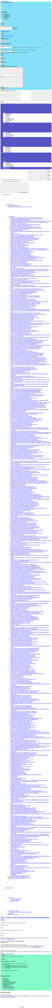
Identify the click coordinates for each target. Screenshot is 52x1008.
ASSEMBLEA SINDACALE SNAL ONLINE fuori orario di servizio (25, 786)
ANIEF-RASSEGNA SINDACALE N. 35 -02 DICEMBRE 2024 (24, 719)
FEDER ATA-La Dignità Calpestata (18, 485)
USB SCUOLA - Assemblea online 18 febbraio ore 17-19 (22, 376)
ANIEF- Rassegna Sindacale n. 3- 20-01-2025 (20, 687)
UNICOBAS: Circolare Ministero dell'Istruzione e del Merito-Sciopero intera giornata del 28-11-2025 (31, 432)
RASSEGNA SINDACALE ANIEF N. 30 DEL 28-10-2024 (23, 762)
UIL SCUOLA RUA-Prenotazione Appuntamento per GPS (22, 366)
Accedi (2, 21)
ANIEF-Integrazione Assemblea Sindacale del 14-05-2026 (22, 275)
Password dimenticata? (5, 31)
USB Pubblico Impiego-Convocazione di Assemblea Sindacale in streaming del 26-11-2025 (29, 438)
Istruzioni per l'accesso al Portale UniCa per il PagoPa (21, 912)
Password (14, 29)
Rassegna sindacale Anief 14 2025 (17, 590)
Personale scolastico (10, 204)
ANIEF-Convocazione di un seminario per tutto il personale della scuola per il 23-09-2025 (29, 538)
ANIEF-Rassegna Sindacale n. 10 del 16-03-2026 (21, 322)
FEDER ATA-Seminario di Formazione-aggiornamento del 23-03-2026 (25, 348)
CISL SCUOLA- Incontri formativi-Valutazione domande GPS (23, 308)
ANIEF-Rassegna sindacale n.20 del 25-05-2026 (20, 253)
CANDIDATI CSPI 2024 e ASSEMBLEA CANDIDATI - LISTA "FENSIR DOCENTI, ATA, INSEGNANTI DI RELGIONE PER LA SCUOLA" (30, 819)
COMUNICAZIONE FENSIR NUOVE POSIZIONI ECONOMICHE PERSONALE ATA (29, 755)
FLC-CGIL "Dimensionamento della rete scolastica (21, 705)
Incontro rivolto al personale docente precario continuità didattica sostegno (25, 566)
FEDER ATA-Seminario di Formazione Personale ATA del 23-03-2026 (25, 331)
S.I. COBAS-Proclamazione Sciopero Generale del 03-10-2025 (23, 523)
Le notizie (49, 175)
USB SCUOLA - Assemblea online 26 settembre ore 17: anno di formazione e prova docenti (29, 787)
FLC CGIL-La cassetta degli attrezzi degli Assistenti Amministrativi (24, 461)
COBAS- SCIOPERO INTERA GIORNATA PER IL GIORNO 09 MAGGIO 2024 (28, 811)
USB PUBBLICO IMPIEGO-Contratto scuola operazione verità (24, 450)
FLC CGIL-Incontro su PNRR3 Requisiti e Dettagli (21, 493)
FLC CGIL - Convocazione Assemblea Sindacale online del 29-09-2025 (25, 526)
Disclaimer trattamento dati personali (8, 997)
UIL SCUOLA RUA (15, 775)
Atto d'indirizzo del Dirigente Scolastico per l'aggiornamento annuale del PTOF (26, 718)
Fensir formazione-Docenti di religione (18, 837)
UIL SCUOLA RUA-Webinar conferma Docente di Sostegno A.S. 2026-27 (26, 303)
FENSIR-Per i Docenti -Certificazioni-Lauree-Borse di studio (23, 330)
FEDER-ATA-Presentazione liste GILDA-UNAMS (21, 662)
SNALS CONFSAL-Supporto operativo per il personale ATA (23, 525)
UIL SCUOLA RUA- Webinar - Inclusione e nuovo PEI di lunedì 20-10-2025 (26, 495)
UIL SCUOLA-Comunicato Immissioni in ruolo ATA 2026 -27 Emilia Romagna (27, 218)
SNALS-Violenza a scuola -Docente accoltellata (20, 307)
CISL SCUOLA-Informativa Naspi (18, 244)
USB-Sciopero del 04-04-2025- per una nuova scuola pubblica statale (24, 617)
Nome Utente (15, 27)
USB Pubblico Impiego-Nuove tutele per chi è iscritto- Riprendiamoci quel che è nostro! (28, 406)
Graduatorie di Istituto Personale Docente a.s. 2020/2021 (19, 877)
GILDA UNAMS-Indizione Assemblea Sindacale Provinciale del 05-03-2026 (26, 342)
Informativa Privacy (7, 980)
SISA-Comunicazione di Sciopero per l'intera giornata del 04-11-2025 (25, 477)
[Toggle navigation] (11, 96)
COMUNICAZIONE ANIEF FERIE (18, 759)
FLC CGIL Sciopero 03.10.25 (17, 511)
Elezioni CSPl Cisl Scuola (16, 855)
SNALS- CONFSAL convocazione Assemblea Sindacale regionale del (25, 690)
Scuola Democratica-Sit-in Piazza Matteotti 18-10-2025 (22, 490)
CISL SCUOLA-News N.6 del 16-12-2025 (19, 415)
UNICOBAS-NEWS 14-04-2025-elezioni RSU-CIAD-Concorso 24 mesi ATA (26, 587)
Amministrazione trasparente (8, 987)
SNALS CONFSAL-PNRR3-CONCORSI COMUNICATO (23, 501)
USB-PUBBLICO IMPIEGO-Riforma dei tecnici (21, 254)
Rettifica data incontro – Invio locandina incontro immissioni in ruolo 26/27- (26, 226)
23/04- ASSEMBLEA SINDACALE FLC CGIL (21, 822)
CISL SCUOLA (14, 848)
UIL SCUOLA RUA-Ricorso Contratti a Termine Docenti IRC (23, 368)
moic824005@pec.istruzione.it (16, 966)
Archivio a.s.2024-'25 (15, 901)
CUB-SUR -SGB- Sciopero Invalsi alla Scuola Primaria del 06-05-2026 (25, 296)
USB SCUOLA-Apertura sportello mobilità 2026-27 (21, 327)
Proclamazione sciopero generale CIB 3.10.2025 (20, 510)
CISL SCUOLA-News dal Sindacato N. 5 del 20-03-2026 (22, 319)
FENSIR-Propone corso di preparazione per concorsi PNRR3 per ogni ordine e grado (28, 480)
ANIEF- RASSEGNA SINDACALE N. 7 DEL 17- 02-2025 (23, 656)
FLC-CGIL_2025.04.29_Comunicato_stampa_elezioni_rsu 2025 (24, 575)
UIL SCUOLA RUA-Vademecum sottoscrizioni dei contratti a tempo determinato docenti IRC (29, 550)
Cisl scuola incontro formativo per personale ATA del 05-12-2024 (24, 735)
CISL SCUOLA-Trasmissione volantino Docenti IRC (21, 423)
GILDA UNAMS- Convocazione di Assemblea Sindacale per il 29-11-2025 (26, 437)
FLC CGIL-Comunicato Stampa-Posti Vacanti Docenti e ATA (23, 242)
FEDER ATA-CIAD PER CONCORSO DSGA (20, 696)
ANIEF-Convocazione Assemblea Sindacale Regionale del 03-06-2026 (25, 256)
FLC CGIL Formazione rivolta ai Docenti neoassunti (21, 489)
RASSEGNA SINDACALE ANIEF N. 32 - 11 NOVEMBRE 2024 (24, 565)
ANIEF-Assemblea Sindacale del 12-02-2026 (20, 372)
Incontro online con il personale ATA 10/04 (19, 600)
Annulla (2, 89)
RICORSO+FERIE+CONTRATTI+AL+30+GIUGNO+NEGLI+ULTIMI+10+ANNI (28, 784)
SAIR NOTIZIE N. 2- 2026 (16, 378)
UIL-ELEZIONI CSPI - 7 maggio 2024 (19, 815)
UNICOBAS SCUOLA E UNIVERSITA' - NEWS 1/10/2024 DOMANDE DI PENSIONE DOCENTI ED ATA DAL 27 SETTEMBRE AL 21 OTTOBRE (29, 781)
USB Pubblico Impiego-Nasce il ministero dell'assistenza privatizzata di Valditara (27, 355)
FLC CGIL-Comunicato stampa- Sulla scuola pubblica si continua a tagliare (26, 579)
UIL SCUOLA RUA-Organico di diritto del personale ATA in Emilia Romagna (26, 260)
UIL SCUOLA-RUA (15, 849)
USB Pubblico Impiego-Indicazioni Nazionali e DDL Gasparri (23, 492)
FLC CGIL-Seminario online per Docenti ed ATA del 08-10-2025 (24, 524)
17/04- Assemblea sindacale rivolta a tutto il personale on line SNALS (25, 838)
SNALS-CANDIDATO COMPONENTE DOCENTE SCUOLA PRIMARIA (26, 817)
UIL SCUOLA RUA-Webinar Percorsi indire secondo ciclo (23, 338)
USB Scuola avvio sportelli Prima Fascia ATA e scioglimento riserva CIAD (26, 578)
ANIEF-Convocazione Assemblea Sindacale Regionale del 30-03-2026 (25, 317)
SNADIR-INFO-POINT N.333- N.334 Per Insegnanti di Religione (24, 641)
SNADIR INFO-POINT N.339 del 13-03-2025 (20, 623)
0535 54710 (7, 964)
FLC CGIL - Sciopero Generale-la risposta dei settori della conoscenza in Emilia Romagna (29, 508)
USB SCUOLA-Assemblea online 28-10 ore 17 (20, 768)
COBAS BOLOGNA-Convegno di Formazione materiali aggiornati (24, 326)
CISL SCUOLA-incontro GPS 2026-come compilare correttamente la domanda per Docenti (29, 340)
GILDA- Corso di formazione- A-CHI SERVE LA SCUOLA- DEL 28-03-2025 (27, 613)
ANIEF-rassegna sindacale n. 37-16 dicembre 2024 (21, 706)
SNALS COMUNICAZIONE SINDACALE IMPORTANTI (23, 564)
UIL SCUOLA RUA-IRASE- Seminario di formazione (22, 588)
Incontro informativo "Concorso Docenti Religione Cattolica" (23, 871)
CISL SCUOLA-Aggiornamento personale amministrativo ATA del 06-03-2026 (27, 341)
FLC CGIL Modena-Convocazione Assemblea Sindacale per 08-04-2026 (25, 313)
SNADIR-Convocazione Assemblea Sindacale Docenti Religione (24, 698)
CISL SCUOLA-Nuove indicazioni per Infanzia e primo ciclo (23, 304)
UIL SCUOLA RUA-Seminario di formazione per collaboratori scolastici (25, 302)
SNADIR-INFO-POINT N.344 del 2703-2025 (20, 606)
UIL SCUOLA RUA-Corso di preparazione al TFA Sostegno (23, 651)
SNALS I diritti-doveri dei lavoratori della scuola (20, 788)
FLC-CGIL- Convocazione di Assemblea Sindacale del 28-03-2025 (24, 618)
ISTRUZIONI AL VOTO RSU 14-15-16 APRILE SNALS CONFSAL (25, 597)
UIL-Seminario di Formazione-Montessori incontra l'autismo (23, 727)
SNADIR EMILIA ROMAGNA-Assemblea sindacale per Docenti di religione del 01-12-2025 (30, 433)
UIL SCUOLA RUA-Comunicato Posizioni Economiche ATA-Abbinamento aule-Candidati (29, 427)
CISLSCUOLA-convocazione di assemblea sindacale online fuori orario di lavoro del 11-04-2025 (30, 592)
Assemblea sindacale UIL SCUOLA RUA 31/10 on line (22, 758)
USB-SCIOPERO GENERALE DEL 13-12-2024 (21, 716)
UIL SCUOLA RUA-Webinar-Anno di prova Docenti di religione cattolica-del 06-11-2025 (29, 482)
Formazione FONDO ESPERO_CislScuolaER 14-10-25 (22, 512)
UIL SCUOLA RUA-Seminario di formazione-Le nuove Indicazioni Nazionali (26, 456)
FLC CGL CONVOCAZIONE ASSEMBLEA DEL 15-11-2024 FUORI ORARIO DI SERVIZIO (31, 743)
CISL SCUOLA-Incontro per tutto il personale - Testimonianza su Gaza (25, 504)
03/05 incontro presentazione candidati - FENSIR (20, 805)
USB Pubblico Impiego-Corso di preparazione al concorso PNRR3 (24, 471)
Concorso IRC (13, 874)
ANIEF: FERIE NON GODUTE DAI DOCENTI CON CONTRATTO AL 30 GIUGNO (29, 572)
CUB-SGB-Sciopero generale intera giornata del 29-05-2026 (23, 259)
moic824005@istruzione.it (16, 965)
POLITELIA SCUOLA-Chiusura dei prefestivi (20, 721)
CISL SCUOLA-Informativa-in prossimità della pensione (22, 447)
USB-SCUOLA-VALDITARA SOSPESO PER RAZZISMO (23, 725)
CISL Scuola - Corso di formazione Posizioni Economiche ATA (23, 672)
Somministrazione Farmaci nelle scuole (18, 772)
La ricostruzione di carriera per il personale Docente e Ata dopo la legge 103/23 (26, 790)
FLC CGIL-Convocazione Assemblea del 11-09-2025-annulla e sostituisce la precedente (28, 542)
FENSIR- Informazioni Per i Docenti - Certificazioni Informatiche (24, 339)
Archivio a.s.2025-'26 (15, 899)
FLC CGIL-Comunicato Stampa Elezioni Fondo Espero (22, 468)
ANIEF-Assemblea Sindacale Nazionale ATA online (21, 686)
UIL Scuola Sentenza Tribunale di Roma (19, 678)
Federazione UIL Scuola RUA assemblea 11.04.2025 (21, 598)
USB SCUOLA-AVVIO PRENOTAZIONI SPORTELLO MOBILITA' (25, 657)
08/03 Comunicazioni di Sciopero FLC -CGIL (20, 865)
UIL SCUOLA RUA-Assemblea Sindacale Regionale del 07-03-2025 (25, 649)
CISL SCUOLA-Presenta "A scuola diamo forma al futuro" (22, 434)
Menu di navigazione (24, 192)
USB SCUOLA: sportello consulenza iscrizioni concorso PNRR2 (24, 712)
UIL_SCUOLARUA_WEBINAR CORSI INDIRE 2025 (22, 577)
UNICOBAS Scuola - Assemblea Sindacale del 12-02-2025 (23, 670)
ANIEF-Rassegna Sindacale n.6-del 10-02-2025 (20, 664)
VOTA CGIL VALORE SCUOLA (18, 851)
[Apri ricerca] (41, 96)
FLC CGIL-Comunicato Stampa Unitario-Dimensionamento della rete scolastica (27, 412)
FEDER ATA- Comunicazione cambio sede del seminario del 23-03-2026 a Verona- (27, 321)
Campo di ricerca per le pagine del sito (8, 179)
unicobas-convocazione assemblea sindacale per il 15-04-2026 (23, 306)
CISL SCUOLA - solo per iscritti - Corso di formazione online (23, 679)
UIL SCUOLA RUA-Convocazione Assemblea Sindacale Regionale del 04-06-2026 (28, 257)
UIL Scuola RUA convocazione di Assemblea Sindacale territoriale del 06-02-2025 (27, 673)
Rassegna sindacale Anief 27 (16, 779)
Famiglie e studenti (9, 887)
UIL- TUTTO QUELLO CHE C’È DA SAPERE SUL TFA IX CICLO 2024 (26, 842)
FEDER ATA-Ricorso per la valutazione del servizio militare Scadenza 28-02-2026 (27, 404)
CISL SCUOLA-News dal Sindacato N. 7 (19, 294)
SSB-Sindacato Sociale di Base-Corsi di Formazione (21, 416)
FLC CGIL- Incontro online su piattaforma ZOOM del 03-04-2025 (24, 604)
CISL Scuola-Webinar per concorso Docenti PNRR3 (21, 518)
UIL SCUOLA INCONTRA (16, 843)
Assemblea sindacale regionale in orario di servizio (21, 766)
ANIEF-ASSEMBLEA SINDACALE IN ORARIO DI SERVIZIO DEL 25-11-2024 (28, 747)
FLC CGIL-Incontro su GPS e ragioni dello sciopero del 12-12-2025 (24, 420)
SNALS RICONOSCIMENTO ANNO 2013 (20, 757)
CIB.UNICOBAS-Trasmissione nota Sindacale (20, 370)
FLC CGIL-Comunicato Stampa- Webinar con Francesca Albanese (24, 414)
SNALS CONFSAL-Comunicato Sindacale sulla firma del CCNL (24, 453)
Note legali (5, 979)
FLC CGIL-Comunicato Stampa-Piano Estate (20, 229)
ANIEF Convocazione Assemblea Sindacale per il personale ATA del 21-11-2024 (27, 736)
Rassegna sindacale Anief (16, 782)
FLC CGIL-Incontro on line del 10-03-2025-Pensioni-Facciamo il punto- (25, 648)
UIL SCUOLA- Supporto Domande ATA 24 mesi (21, 580)
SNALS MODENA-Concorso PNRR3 (18, 410)
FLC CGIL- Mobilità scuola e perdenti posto (20, 608)
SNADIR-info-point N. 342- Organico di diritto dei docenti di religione (25, 612)
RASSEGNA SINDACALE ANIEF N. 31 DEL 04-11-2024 (23, 753)
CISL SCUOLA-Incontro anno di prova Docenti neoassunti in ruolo (24, 479)
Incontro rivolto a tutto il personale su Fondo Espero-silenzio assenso (24, 559)
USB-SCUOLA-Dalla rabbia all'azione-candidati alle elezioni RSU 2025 (25, 699)
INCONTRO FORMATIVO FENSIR (18, 872)
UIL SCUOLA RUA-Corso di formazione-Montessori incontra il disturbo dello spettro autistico (30, 409)
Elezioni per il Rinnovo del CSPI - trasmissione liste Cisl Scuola (23, 807)
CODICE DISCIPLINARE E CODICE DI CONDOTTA (20, 206)
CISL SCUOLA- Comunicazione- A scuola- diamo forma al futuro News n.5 (26, 418)
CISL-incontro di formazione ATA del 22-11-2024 (21, 726)
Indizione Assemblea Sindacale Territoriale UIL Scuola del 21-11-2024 (25, 741)
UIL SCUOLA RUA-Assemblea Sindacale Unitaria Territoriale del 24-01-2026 (26, 392)
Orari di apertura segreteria (13, 914)
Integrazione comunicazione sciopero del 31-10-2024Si (22, 764)
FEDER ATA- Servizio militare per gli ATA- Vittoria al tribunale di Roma (25, 472)
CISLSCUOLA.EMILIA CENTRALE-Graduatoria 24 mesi (23, 299)
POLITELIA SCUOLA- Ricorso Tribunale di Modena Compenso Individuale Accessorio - (29, 358)
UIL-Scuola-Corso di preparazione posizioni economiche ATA (23, 663)
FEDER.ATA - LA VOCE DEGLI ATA (19, 522)
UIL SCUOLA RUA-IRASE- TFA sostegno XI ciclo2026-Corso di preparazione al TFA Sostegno (30, 345)
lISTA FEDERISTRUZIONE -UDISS (18, 806)
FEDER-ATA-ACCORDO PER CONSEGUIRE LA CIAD (23, 655)
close (2, 101)
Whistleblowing (6, 985)
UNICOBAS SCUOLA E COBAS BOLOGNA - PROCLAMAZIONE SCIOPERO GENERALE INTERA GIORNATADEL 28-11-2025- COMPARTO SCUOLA (31, 445)
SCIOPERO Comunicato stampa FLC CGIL (20, 795)
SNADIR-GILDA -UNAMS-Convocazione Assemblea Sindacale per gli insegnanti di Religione (30, 309)
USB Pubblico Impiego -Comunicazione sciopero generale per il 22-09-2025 (26, 533)
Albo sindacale (11, 216)
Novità (49, 172)
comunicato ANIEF (15, 798)
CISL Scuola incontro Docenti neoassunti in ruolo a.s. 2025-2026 (24, 532)
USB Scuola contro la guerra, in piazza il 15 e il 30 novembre (23, 742)
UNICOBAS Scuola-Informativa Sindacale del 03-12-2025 (22, 422)
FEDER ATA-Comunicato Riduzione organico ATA (21, 263)
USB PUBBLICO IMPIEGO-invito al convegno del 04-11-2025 (24, 487)
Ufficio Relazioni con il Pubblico (9, 981)
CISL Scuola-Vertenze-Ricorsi (17, 230)
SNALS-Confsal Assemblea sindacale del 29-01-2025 (21, 681)
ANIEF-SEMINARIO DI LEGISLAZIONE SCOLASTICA (23, 714)
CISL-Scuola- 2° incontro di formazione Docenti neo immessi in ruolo (25, 659)
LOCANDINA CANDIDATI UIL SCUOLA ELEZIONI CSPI (23, 853)
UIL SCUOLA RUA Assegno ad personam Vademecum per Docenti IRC (25, 544)
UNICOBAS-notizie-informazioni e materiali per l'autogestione (23, 417)
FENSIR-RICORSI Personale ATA (18, 371)
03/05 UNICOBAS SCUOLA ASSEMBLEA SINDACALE (23, 809)
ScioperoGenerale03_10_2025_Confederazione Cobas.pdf (22, 513)
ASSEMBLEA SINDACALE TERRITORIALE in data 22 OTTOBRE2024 (26, 774)
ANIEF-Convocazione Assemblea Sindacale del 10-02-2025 (23, 671)
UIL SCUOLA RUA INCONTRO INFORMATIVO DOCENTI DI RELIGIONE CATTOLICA (30, 745)
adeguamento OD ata (15, 233)
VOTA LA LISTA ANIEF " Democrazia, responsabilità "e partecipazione (25, 852)
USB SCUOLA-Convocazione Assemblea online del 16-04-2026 (24, 300)
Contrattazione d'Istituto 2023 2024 (18, 860)
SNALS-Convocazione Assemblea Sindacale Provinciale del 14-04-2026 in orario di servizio (29, 269)
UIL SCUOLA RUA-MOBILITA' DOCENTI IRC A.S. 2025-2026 (24, 637)
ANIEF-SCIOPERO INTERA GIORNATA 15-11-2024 (22, 748)
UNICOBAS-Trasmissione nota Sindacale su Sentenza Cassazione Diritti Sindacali (27, 353)
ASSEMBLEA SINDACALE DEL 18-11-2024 (20, 760)
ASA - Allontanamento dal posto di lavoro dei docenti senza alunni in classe (26, 388)
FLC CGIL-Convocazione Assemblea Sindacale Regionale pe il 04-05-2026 (26, 288)
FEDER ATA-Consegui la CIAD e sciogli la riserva (21, 697)
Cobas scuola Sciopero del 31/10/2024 (18, 763)
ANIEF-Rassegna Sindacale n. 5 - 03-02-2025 (20, 668)
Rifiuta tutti (11, 941)
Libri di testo (10, 897)
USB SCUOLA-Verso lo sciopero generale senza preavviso (23, 509)
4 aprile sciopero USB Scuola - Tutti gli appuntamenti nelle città (23, 596)
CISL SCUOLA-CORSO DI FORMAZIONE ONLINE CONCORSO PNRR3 (27, 354)
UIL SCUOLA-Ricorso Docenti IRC (18, 246)
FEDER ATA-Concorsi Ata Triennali (18, 484)
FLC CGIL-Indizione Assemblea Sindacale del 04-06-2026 (22, 252)
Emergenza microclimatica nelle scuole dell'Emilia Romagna (23, 237)
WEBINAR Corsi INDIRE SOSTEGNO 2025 (20, 554)
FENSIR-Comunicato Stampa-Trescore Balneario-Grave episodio (24, 315)
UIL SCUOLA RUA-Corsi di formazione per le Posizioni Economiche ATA (26, 440)
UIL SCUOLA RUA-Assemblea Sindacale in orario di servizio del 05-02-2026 (26, 389)
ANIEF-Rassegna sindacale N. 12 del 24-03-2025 (21, 615)
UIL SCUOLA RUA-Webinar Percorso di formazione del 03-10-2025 (25, 520)
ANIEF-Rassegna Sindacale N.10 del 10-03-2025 (21, 636)
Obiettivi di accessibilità (8, 984)
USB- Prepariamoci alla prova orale (18, 846)
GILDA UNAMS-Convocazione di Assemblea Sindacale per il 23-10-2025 (26, 497)
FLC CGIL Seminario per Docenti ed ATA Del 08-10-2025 (22, 519)
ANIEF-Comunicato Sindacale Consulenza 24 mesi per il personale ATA (25, 295)
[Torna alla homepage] (26, 90)
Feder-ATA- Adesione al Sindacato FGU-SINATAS (21, 666)
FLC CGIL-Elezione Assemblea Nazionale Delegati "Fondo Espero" (24, 503)
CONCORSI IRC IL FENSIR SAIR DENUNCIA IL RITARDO (24, 752)
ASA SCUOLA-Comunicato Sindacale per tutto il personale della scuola (25, 280)
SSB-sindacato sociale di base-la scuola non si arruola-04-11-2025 (24, 478)
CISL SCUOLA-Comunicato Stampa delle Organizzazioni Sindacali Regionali (26, 395)
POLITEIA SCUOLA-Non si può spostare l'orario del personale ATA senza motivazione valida (30, 481)
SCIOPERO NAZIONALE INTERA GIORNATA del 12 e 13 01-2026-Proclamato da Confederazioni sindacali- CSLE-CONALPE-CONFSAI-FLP (28, 408)
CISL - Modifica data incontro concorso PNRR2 (20, 665)
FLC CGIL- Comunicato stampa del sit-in (19, 543)
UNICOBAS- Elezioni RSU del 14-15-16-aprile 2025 (21, 644)
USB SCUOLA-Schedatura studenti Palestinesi (20, 396)
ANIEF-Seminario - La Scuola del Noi (18, 298)
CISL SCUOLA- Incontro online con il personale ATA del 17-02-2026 (25, 362)
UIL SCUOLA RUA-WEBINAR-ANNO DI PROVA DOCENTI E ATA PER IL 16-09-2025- (30, 536)
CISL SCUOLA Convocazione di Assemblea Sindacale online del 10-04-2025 (26, 605)
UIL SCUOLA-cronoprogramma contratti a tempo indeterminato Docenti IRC (26, 217)
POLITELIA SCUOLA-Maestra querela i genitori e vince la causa (24, 352)
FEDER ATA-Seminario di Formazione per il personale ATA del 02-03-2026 (26, 346)
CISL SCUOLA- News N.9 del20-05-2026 (19, 261)
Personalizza (3, 941)
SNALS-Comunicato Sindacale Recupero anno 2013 (21, 640)
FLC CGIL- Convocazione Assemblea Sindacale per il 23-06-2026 (24, 239)
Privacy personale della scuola (14, 205)
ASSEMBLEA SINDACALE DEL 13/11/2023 (20, 875)
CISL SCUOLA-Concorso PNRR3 (18, 411)
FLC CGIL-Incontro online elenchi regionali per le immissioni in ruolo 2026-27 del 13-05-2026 (30, 270)
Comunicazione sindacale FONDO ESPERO (20, 561)
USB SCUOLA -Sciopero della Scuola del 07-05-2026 (22, 281)
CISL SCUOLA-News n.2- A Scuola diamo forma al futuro (23, 486)
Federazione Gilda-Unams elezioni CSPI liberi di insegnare (22, 858)
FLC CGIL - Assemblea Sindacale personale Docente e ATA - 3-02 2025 (25, 682)
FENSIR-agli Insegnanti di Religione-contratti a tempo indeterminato (24, 505)
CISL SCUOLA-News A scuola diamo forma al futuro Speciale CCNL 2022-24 (27, 451)
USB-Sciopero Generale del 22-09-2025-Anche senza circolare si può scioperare (27, 530)
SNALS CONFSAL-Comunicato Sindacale (19, 517)
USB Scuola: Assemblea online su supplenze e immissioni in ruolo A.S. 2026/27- (27, 234)
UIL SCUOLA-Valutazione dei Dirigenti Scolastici (21, 225)
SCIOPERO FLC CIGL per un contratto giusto (20, 770)
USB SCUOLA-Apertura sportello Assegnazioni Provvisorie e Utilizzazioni (26, 228)
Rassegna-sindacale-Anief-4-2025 (17, 675)
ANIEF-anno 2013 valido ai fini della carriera (20, 713)
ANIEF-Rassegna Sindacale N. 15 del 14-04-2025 (21, 586)
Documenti (10, 913)
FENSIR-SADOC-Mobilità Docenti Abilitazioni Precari (22, 620)
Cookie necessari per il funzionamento (8, 950)
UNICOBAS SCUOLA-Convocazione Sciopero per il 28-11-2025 (24, 439)
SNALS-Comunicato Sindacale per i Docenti (20, 241)
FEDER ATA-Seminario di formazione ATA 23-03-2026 (22, 318)
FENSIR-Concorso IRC (15, 624)
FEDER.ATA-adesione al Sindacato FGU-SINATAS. (21, 674)
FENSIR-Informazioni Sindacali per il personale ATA (21, 425)
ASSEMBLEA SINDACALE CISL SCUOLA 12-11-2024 (23, 756)
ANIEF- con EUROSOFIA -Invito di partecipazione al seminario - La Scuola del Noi (28, 290)
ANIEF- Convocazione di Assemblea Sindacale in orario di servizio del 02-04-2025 (27, 611)
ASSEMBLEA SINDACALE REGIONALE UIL (21, 850)
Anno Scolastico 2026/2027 (16, 898)
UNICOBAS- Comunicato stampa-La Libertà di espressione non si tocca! (25, 224)
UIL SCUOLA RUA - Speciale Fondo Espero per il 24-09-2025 (23, 535)
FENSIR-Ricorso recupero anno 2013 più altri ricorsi (21, 660)
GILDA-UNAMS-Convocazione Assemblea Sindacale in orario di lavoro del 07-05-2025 (29, 581)
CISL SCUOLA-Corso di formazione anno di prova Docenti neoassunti (25, 449)
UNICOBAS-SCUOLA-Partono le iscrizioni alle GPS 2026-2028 (24, 344)
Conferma (7, 89)
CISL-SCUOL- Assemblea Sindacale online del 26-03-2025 (23, 616)
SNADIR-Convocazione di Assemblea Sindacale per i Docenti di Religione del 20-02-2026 (29, 361)
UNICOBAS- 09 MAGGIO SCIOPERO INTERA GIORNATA (24, 810)
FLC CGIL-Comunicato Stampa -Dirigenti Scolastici (21, 399)
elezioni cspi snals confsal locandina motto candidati (21, 840)
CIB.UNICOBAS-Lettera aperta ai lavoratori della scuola (22, 528)
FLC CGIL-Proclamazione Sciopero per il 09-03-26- (21, 333)
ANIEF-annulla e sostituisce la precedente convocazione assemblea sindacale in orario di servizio (30, 733)
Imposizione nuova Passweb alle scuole (18, 778)
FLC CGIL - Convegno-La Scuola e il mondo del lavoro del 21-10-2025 (25, 494)
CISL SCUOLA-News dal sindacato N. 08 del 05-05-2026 (22, 271)
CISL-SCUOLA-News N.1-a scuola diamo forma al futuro (22, 393)
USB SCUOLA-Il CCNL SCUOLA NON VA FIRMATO (22, 457)
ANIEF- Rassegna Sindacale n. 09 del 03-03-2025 (21, 642)
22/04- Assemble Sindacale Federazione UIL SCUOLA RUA (23, 821)
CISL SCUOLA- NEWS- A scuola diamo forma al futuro (22, 507)
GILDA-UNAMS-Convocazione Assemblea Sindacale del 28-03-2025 (25, 619)
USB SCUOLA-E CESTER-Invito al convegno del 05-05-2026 (23, 291)
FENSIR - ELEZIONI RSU (16, 677)
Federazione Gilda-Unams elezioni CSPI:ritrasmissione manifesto (24, 820)
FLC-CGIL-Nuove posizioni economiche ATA (20, 728)
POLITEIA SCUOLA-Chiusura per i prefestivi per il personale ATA (24, 431)
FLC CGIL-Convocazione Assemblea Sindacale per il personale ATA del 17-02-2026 (28, 360)
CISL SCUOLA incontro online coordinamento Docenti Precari (23, 711)
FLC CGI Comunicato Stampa (17, 546)
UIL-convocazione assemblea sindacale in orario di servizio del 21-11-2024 (26, 731)
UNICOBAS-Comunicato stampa (17, 794)
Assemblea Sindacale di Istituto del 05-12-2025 (20, 426)
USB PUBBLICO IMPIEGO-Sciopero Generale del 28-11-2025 (24, 435)
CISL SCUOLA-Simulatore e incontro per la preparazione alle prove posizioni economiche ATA (30, 441)
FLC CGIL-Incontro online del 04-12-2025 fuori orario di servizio (24, 424)
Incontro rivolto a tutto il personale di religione (20, 553)
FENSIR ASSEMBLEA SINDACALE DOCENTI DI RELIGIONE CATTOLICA (28, 551)
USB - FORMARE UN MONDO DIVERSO (20, 841)
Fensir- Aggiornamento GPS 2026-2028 (19, 349)
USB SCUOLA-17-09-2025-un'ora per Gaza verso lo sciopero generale (25, 539)
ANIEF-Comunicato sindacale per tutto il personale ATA (22, 255)
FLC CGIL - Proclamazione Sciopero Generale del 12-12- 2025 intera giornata (26, 419)
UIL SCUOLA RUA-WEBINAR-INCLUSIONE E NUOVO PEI (24, 502)
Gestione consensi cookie (8, 986)
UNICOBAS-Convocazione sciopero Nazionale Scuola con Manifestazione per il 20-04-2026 (29, 301)
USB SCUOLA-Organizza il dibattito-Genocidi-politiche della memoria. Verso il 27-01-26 (29, 403)
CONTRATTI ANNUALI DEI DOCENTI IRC (20, 219)
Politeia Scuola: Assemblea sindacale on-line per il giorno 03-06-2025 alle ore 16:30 (27, 571)
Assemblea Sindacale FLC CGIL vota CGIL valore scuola (22, 824)
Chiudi (2, 57)
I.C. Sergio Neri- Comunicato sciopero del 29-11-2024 (21, 720)
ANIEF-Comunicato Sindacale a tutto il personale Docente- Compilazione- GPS (27, 347)
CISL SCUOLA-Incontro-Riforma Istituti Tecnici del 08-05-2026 (24, 278)
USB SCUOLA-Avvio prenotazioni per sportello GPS (21, 350)
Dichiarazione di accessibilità (9, 983)
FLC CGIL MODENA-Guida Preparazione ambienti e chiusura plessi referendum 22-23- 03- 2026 (30, 323)
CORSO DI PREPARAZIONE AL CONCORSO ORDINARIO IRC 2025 (26, 567)
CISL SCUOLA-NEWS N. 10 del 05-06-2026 (20, 245)
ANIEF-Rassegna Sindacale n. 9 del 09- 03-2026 (20, 329)
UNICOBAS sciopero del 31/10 (17, 771)
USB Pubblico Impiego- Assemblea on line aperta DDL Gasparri (24, 488)
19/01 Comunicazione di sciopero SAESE (19, 869)
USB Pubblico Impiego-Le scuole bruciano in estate (21, 250)
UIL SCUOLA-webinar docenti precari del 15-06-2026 (22, 240)
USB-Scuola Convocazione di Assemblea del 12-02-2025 (22, 667)
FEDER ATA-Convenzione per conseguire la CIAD (21, 658)
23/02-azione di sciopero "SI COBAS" (18, 866)
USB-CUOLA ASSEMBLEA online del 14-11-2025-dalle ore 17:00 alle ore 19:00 (27, 455)
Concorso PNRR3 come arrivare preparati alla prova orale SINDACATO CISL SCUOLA (29, 377)
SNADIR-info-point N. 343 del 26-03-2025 (19, 610)
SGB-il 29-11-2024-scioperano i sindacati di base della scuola (23, 722)
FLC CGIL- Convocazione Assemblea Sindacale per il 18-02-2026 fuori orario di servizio (29, 363)
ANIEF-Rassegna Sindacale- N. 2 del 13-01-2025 (21, 695)
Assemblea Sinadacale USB (16, 873)
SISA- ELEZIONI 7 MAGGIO (17, 804)
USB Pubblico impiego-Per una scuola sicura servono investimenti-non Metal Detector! (28, 314)
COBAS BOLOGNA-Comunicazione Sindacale (20, 273)
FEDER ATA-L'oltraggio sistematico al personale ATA (22, 473)
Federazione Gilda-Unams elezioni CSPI (19, 859)
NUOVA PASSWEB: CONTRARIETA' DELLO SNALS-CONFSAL (25, 238)
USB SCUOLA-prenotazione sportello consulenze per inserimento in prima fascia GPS (28, 589)
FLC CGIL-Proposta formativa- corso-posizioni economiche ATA (24, 639)
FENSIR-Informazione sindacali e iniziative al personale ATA (23, 734)
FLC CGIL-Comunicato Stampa (17, 268)
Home (49, 170)
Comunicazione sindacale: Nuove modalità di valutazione (22, 570)
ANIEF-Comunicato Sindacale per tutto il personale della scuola (23, 272)
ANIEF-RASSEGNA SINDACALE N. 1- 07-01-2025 (22, 702)
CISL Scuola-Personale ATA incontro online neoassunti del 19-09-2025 (25, 531)
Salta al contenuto (4, 1)
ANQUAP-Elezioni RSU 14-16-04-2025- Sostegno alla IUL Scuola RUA (25, 654)
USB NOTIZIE (14, 776)
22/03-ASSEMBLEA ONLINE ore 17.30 (19, 861)
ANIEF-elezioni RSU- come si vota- (18, 609)
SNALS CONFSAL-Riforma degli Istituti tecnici (20, 264)
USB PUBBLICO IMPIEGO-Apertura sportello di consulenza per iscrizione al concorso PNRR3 (30, 499)
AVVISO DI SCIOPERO (16, 765)
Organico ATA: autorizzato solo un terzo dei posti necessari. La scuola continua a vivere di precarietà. (31, 221)
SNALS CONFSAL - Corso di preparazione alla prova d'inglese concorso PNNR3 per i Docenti (30, 496)
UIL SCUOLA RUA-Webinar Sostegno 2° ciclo (20, 325)
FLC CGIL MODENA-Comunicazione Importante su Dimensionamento (25, 391)
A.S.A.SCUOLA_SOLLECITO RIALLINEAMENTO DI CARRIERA (25, 595)
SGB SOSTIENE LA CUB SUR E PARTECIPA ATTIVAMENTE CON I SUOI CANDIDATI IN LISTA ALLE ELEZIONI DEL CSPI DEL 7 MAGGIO (31, 828)
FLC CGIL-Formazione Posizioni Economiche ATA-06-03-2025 (24, 643)
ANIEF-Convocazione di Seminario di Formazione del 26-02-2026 (24, 369)
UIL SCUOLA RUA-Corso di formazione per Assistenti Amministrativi (25, 527)
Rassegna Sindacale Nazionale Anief (18, 773)
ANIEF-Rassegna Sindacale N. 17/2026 (19, 279)
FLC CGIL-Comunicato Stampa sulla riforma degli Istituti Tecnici (24, 292)
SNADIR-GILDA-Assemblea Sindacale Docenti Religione (22, 717)
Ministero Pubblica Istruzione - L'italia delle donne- (21, 454)
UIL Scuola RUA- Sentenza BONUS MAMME (20, 688)
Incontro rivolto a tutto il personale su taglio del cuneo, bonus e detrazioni (25, 574)
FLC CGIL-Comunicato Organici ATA (18, 262)
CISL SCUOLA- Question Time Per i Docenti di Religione (22, 316)
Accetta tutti (20, 941)
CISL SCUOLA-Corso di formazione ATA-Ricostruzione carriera (24, 397)
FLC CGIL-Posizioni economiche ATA (18, 689)
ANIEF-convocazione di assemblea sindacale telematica (22, 701)
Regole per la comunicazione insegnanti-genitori (17, 876)
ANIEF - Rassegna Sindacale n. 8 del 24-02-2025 (21, 652)
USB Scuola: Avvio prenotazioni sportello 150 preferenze (22, 236)
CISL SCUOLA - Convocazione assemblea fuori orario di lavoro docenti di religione (28, 569)
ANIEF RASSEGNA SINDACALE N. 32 (19, 749)
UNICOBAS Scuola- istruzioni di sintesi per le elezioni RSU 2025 (24, 691)
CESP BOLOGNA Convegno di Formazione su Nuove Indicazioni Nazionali (26, 549)
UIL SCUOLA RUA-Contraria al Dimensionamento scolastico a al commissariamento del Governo (30, 402)
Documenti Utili (6, 194)
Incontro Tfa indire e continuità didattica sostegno (20, 573)
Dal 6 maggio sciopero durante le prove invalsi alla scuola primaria (24, 812)
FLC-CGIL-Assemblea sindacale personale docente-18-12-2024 (23, 708)
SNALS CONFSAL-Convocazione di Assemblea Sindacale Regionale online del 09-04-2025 (29, 603)
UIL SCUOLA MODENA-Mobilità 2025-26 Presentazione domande (24, 650)
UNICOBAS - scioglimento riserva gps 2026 (20, 247)
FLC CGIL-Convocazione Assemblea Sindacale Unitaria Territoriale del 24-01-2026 (28, 394)
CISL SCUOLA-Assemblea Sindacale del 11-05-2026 (21, 293)
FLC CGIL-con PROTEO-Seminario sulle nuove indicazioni (23, 285)
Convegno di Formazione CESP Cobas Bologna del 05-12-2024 (23, 740)
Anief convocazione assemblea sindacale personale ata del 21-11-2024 (25, 744)
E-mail (13, 47)
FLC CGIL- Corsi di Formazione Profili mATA (20, 680)
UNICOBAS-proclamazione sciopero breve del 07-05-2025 (23, 582)
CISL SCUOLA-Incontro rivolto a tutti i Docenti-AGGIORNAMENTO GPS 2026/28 (28, 357)
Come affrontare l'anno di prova (17, 767)
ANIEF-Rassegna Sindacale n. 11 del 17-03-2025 (21, 621)
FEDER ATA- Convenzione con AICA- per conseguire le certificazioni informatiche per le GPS (30, 337)
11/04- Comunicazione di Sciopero (18, 830)
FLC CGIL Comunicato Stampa (17, 534)
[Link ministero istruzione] (6, 2)
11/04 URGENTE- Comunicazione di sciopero (20, 829)
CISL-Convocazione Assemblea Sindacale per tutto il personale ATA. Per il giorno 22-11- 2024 (30, 732)
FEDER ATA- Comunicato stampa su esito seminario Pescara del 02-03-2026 (26, 324)
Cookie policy (6, 978)
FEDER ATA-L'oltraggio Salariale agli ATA (19, 448)
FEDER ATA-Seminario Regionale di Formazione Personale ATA (24, 356)
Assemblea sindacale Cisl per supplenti (18, 783)
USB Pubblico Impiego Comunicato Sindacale (20, 548)
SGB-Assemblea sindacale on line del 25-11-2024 (21, 724)
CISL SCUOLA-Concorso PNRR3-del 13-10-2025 (21, 500)
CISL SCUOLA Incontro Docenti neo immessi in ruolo (22, 547)
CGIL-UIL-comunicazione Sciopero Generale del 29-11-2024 (23, 729)
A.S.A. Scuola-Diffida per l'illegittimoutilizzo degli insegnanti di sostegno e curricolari (28, 466)
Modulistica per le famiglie (13, 910)
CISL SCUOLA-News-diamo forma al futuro (20, 332)
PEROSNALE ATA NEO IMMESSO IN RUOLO (21, 789)
